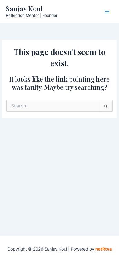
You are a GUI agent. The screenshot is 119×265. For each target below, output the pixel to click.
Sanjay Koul (24, 8)
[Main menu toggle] (107, 12)
